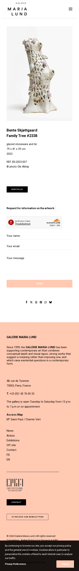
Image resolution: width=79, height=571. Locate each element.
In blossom (45, 540)
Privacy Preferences (15, 564)
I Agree (65, 564)
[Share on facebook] (26, 302)
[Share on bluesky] (50, 302)
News (10, 430)
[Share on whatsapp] (46, 302)
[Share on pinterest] (41, 302)
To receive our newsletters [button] (27, 517)
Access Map (15, 414)
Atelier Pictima (28, 540)
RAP (55, 540)
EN (8, 459)
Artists (11, 435)
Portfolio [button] (17, 190)
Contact (11, 450)
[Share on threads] (36, 302)
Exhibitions (13, 440)
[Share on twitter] (31, 302)
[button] (70, 9)
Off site (11, 445)
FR (8, 454)
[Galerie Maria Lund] (17, 9)
